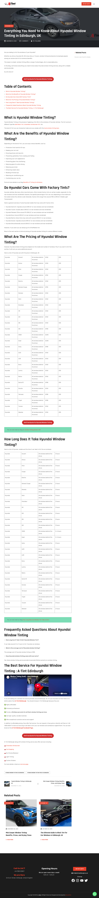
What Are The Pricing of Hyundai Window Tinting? (20, 99)
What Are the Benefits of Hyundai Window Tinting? (21, 94)
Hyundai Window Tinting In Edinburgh (14, 772)
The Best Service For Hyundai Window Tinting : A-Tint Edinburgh (25, 108)
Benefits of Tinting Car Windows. (33, 182)
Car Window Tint (9, 26)
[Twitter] (86, 880)
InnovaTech (68, 895)
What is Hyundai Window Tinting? (15, 91)
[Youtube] (81, 880)
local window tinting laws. (51, 128)
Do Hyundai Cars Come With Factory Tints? (18, 97)
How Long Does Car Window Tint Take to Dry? (36, 620)
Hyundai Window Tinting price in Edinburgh (38, 772)
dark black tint (19, 124)
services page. (24, 764)
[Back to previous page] (38, 784)
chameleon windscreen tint (32, 124)
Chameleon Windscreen (13, 745)
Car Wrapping (10, 749)
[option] (20, 821)
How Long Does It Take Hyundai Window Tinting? (20, 102)
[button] (86, 3)
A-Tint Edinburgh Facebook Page (22, 728)
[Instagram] (77, 880)
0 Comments (25, 41)
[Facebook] (73, 880)
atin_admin (37, 41)
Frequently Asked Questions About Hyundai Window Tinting (23, 105)
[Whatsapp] (95, 894)
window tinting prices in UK (32, 430)
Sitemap (79, 876)
